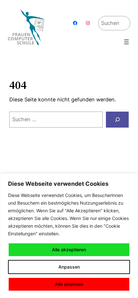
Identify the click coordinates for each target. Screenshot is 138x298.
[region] (69, 235)
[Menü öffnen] (126, 42)
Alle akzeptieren (69, 249)
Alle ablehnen (69, 284)
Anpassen (69, 267)
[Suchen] (117, 120)
